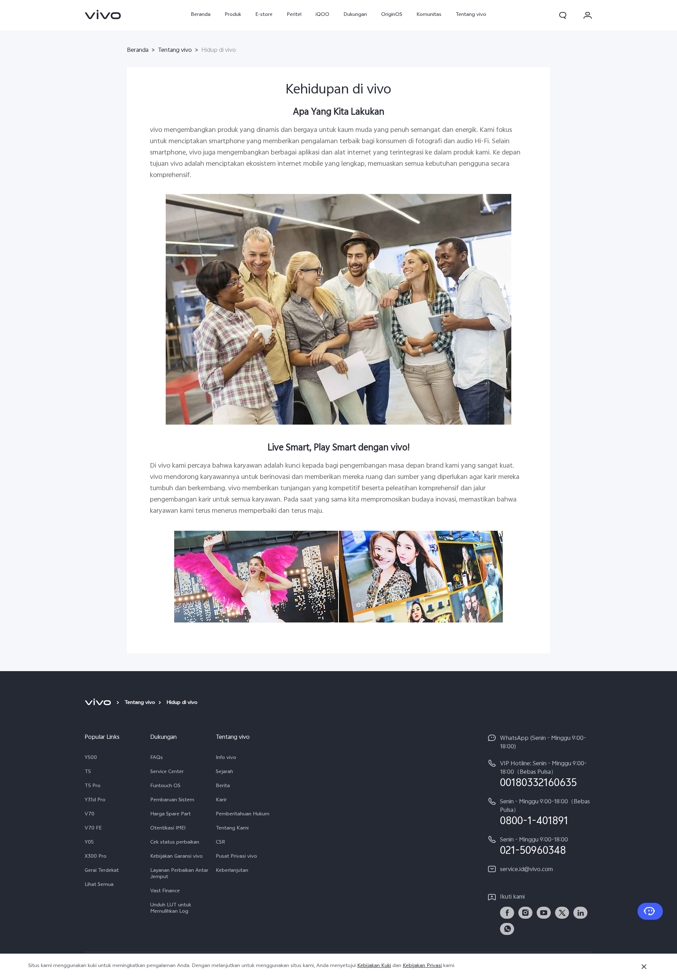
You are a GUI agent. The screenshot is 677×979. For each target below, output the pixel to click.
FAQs (156, 758)
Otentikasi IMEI (167, 829)
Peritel (294, 15)
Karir (221, 800)
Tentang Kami (232, 829)
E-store (264, 15)
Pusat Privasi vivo (236, 857)
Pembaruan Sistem (172, 800)
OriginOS (391, 15)
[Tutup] (644, 967)
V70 (89, 814)
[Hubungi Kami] (650, 911)
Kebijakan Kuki (374, 966)
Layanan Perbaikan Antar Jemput (179, 874)
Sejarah (224, 772)
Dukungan (355, 15)
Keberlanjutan (232, 871)
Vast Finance (165, 891)
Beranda (201, 15)
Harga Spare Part (170, 814)
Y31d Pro (95, 800)
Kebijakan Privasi (422, 966)
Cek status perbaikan (174, 843)
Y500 (91, 758)
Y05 (89, 843)
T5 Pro (92, 786)
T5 (88, 772)
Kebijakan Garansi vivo (176, 857)
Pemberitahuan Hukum (242, 814)
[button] (563, 15)
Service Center (167, 772)
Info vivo (226, 758)
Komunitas (428, 15)
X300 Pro (95, 857)
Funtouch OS (165, 786)
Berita (223, 786)
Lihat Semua (99, 885)
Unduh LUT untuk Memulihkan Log (170, 908)
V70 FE (93, 829)
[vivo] (99, 703)
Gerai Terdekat (102, 871)
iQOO (322, 15)
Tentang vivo (471, 15)
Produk (233, 15)
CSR (220, 843)
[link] (103, 14)
